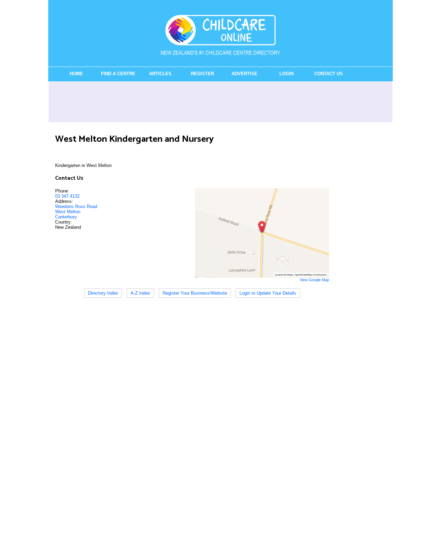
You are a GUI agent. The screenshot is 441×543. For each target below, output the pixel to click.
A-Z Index (140, 293)
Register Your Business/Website (195, 293)
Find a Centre (118, 73)
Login (286, 73)
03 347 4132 (67, 196)
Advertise (244, 73)
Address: (64, 201)
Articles (160, 73)
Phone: (62, 191)
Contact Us (328, 73)
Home (76, 73)
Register (202, 73)
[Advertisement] (220, 101)
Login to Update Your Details (267, 293)
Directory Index (103, 293)
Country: (63, 222)
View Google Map (314, 280)
